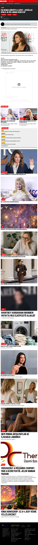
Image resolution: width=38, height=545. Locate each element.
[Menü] (36, 1)
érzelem (14, 14)
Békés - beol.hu (13, 531)
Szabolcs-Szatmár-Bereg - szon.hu (30, 534)
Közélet (23, 525)
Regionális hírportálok (15, 525)
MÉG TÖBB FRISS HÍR (4, 145)
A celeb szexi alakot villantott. (7, 318)
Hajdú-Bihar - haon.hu (14, 539)
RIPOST (2, 5)
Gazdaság (28, 525)
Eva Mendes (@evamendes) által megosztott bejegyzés (19, 100)
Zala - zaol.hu (27, 539)
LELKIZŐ (8, 5)
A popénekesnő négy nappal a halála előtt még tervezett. (9, 124)
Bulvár (17, 526)
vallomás (9, 14)
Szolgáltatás (23, 526)
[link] (3, 119)
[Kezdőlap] (3, 1)
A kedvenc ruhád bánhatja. (7, 347)
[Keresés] (33, 1)
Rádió (28, 526)
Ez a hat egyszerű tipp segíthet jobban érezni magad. (12, 405)
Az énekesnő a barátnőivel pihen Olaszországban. (12, 377)
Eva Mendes (3, 14)
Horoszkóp (2, 3)
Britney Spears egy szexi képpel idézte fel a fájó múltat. (27, 124)
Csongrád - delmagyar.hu (15, 534)
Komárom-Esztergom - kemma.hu (30, 530)
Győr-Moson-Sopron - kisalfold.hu (16, 538)
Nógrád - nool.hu (27, 531)
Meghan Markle (17, 3)
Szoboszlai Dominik (9, 3)
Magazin (12, 526)
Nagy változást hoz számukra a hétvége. (10, 516)
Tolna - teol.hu (27, 535)
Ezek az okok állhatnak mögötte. (8, 439)
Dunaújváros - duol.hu (14, 535)
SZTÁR (5, 5)
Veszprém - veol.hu (27, 538)
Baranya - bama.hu (14, 530)
